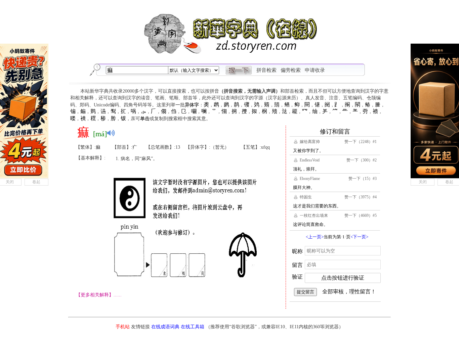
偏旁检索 (291, 70)
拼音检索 (266, 70)
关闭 (423, 182)
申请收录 (315, 70)
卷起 (36, 182)
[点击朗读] (111, 133)
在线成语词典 (165, 326)
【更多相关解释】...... (99, 294)
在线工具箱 (192, 326)
